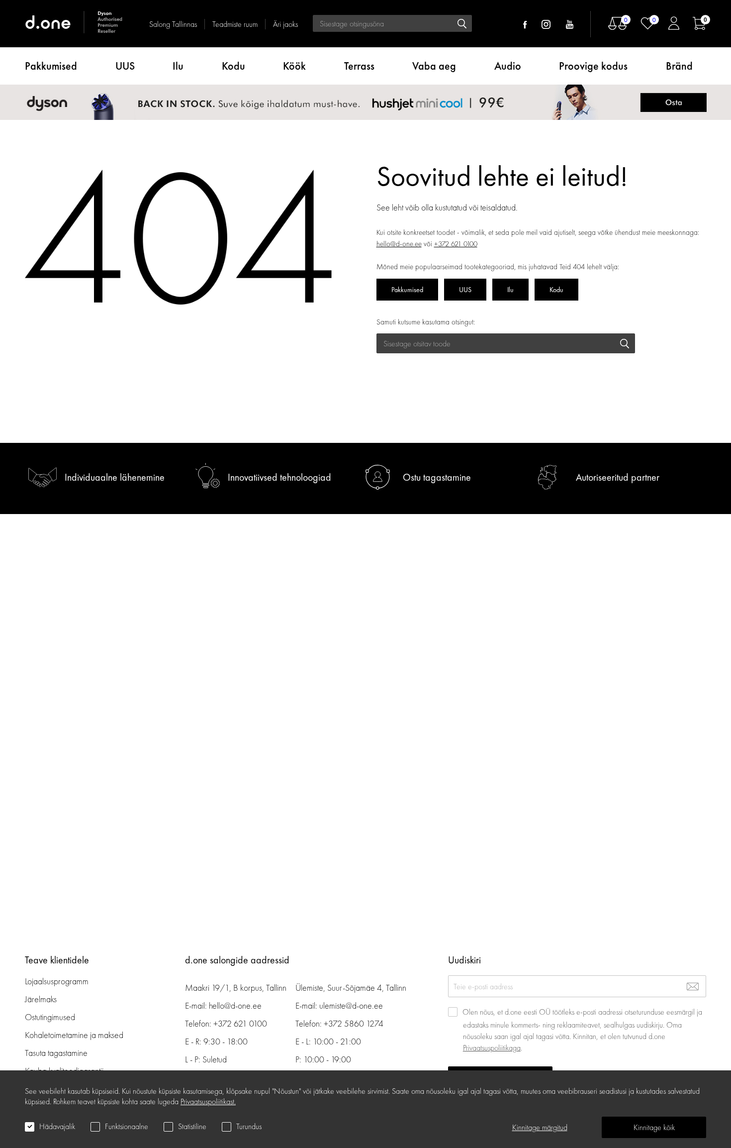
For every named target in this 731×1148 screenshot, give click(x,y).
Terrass (359, 66)
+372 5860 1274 (353, 1023)
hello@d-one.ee (399, 244)
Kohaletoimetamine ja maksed (74, 1035)
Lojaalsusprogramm (57, 981)
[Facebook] (525, 24)
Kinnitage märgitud (539, 1127)
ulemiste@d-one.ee (351, 1005)
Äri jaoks (285, 24)
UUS (125, 66)
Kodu (233, 66)
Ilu (178, 66)
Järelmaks (41, 999)
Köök (294, 66)
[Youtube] (569, 24)
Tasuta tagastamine (56, 1052)
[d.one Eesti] (74, 23)
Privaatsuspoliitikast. (208, 1101)
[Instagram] (546, 24)
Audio (507, 66)
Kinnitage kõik (654, 1127)
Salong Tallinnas (173, 24)
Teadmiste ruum (235, 24)
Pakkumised (51, 66)
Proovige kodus (593, 66)
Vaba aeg (434, 66)
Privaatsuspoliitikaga (492, 1048)
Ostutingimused (50, 1017)
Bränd (679, 66)
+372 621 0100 (455, 244)
